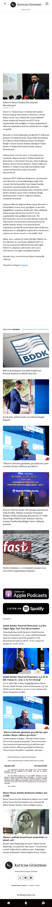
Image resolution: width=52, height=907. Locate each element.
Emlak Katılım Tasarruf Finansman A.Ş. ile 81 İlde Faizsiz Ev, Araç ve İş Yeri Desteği (25, 678)
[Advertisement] (26, 40)
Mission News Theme (19, 885)
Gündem (24, 265)
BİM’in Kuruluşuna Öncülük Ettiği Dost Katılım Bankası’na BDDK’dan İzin (22, 372)
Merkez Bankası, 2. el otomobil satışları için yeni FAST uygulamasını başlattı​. (24, 569)
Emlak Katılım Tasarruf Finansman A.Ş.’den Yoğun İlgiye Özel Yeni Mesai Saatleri (24, 627)
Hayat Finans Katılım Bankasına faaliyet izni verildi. (25, 794)
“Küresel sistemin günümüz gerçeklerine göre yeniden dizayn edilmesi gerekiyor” (26, 465)
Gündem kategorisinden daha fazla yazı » (35, 329)
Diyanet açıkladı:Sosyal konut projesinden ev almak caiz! (25, 838)
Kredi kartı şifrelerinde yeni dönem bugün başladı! (24, 418)
